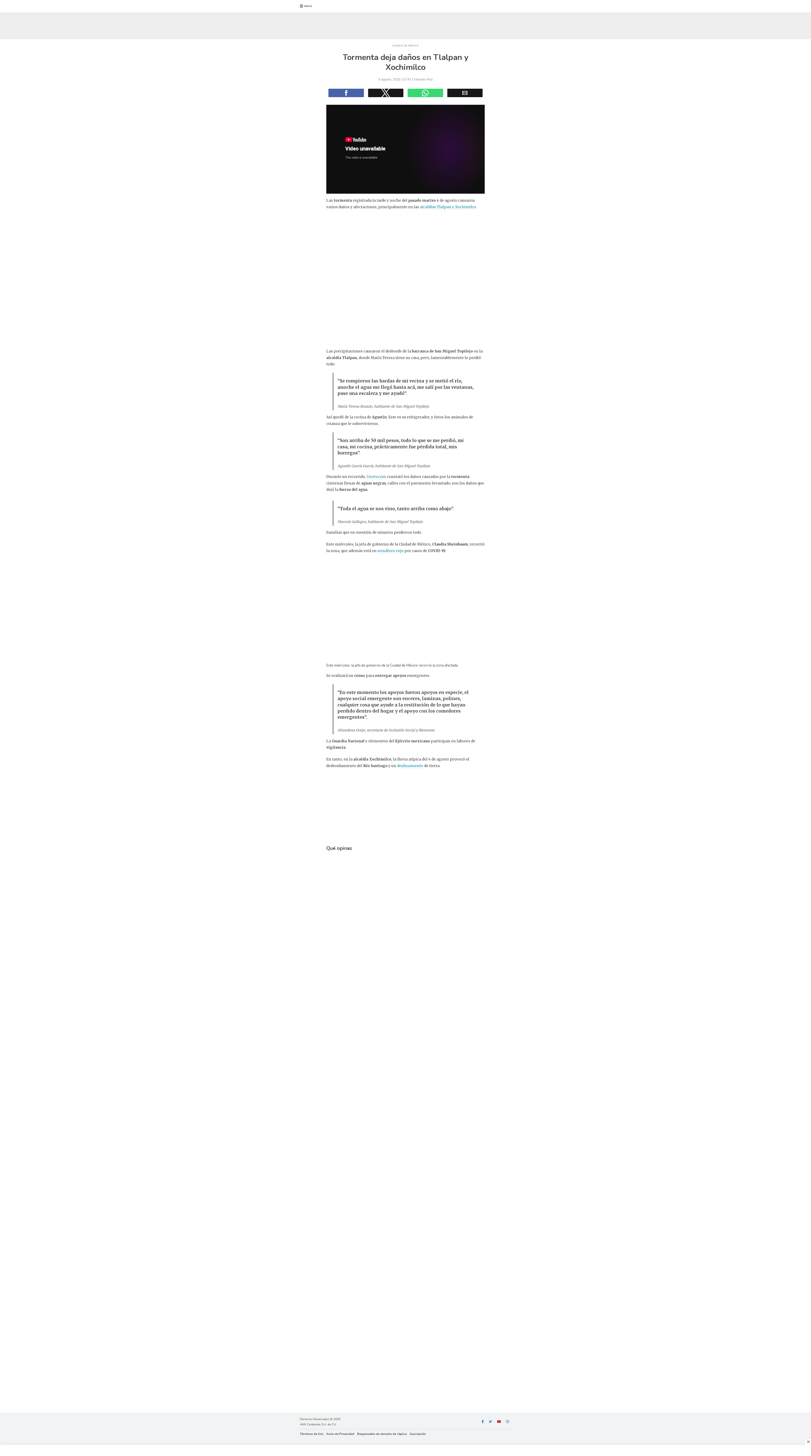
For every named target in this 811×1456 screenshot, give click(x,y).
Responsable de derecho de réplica (382, 1434)
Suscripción (418, 1434)
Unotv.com (376, 476)
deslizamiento (410, 765)
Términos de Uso (311, 1434)
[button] (306, 6)
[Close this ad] (808, 1442)
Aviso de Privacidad (340, 1434)
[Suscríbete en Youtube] (499, 1421)
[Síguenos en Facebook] (483, 1421)
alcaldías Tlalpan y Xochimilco (448, 207)
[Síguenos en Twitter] (490, 1421)
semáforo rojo (390, 550)
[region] (405, 24)
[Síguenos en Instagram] (507, 1421)
